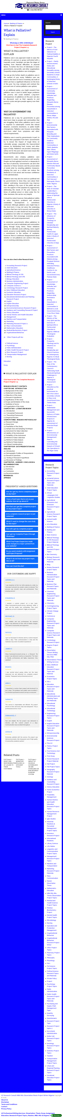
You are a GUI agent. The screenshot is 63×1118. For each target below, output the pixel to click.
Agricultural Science (13, 270)
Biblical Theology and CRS (15, 277)
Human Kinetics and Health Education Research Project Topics (53, 804)
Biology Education (12, 279)
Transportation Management (16, 354)
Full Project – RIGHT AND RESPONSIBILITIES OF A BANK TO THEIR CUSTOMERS (10, 764)
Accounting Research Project (16, 265)
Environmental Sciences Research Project (21, 308)
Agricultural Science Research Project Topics (53, 514)
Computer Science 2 (13, 286)
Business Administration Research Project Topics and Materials (53, 577)
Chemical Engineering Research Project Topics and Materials (53, 596)
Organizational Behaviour (15, 332)
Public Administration (13, 348)
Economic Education (13, 292)
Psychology (10, 345)
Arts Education (52, 524)
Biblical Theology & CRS (14, 274)
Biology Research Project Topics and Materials (53, 559)
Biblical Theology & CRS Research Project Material (53, 540)
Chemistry (50, 603)
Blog (48, 564)
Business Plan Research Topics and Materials (53, 586)
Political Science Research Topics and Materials (53, 973)
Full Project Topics (53, 767)
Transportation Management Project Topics (52, 1061)
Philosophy (51, 958)
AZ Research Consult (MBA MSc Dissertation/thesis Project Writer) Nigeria (27, 1095)
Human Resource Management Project (53, 814)
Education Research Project (16, 294)
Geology (50, 777)
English (8, 301)
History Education (12, 312)
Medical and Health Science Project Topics (52, 903)
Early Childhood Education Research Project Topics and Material (53, 669)
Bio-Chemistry (52, 554)
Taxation (50, 1056)
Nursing (9, 357)
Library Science (52, 843)
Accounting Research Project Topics (53, 473)
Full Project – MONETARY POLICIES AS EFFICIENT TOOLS (20, 763)
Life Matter (51, 846)
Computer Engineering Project (17, 283)
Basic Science (52, 535)
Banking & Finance (12, 39)
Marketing (10, 321)
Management (11, 317)
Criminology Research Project (17, 288)
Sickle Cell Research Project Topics (53, 1038)
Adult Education (11, 268)
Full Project (51, 764)
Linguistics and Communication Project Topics (52, 851)
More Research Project (14, 352)
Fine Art (49, 743)
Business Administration (14, 281)
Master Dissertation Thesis (51, 883)
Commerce (51, 616)
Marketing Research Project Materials (53, 871)
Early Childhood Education (15, 290)
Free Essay (51, 756)
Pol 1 (48, 963)
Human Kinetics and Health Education (19, 315)
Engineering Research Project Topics (53, 716)
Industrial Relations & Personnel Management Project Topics (52, 826)
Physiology (51, 960)
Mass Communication (13, 326)
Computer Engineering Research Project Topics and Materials (53, 623)
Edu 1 (49, 681)
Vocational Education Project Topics (53, 1078)
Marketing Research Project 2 (17, 323)
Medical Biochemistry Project (16, 330)
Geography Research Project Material (53, 772)
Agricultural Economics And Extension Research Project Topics (53, 504)
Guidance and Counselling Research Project (22, 310)
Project (49, 981)
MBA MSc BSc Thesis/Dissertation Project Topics (54, 895)
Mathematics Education (14, 328)
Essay (6, 365)
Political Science (12, 343)
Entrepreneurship (12, 306)
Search (48, 23)
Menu (3, 15)
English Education (12, 303)
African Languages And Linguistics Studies (53, 495)
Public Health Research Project (17, 350)
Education (7, 361)
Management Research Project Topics (53, 858)
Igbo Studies (51, 819)
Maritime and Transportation (16, 319)
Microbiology (51, 920)
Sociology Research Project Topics (53, 1046)
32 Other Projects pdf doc (13, 337)
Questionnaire (52, 1018)
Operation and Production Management (52, 928)
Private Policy (52, 978)
